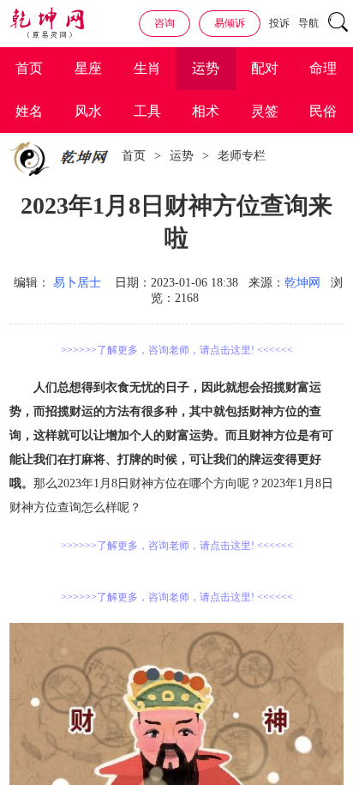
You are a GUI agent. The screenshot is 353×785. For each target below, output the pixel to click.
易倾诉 (229, 23)
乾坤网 (302, 282)
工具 (147, 111)
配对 (264, 68)
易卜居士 (77, 282)
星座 (88, 68)
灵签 (264, 111)
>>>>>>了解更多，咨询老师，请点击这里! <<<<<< (177, 350)
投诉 (279, 23)
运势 (205, 68)
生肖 (147, 68)
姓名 (29, 111)
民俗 (323, 111)
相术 (205, 111)
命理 (323, 68)
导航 (308, 23)
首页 (29, 68)
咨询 (164, 23)
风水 (88, 111)
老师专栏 (242, 155)
